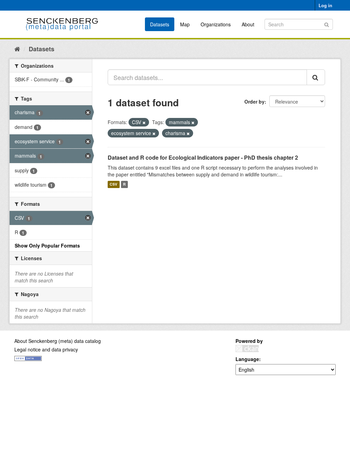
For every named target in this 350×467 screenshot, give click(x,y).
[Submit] (326, 24)
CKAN (247, 348)
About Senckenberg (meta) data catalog (57, 340)
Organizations (216, 24)
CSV (113, 184)
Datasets (159, 24)
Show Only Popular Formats (47, 245)
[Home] (17, 48)
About (248, 24)
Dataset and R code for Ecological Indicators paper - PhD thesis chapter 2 (203, 157)
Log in (325, 5)
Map (185, 24)
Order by (254, 101)
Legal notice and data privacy (46, 349)
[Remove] (144, 122)
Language (247, 359)
